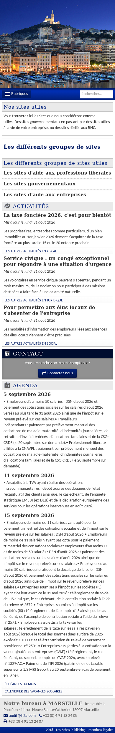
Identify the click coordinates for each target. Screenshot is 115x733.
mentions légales (100, 730)
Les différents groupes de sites (52, 147)
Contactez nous (60, 373)
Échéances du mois (20, 684)
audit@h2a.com (22, 716)
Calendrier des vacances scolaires (34, 691)
